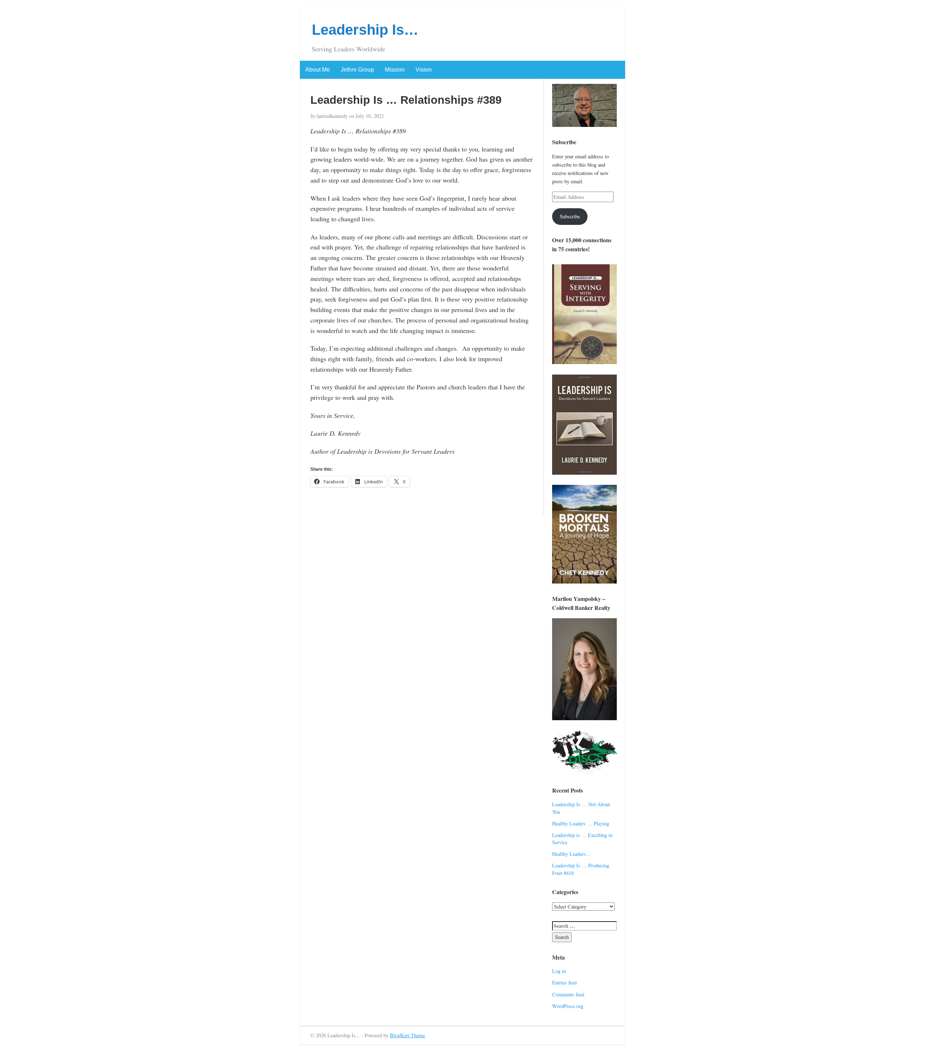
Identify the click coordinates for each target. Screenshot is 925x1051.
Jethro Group (357, 70)
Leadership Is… (365, 30)
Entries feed (564, 982)
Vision (424, 70)
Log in (559, 970)
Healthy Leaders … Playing (580, 823)
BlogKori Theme (407, 1035)
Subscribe (570, 216)
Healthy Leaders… (571, 853)
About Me (317, 70)
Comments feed (568, 994)
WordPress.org (567, 1006)
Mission (395, 70)
